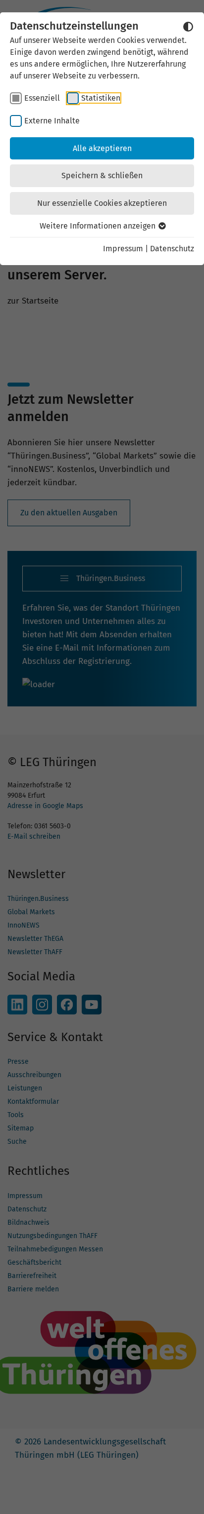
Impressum (123, 248)
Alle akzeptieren (102, 148)
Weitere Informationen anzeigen (98, 226)
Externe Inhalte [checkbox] (52, 120)
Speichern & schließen (102, 175)
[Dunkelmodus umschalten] (188, 26)
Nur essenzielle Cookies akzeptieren (102, 203)
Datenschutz (172, 248)
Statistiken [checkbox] (100, 98)
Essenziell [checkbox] (42, 98)
